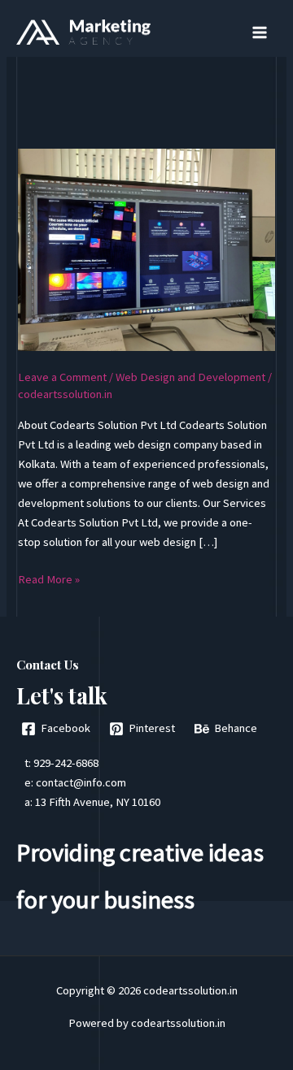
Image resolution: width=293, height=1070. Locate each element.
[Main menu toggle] (260, 32)
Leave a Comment (62, 377)
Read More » (49, 580)
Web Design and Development (190, 377)
